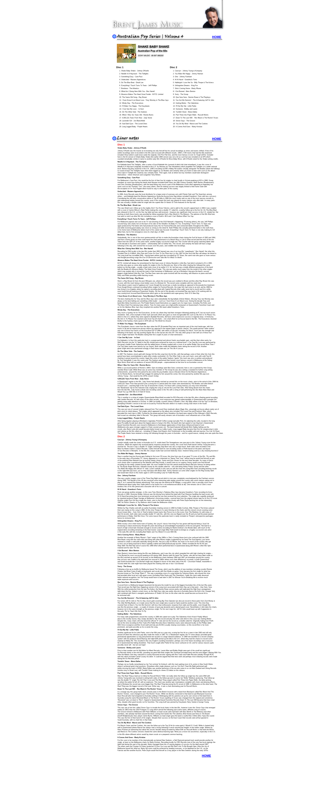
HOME (216, 138)
